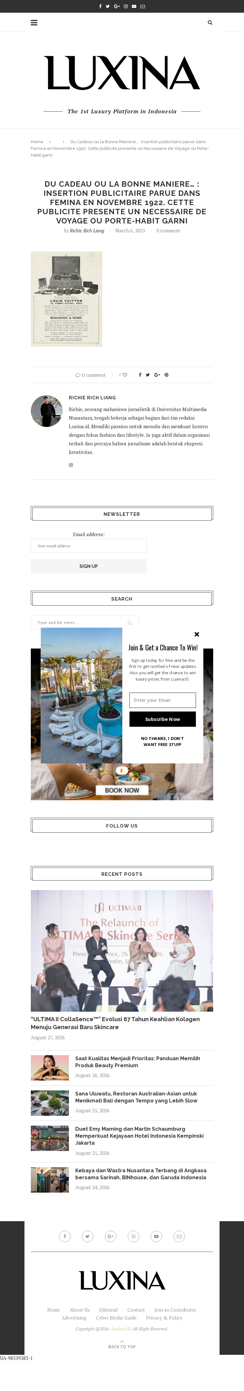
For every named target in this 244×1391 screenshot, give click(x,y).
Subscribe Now (162, 719)
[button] (163, 647)
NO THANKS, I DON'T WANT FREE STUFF (162, 741)
